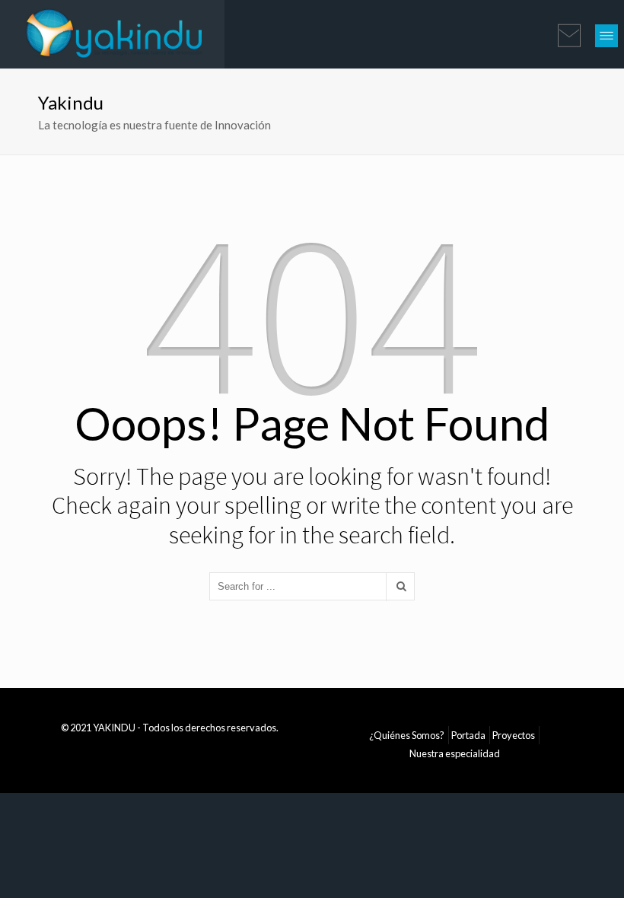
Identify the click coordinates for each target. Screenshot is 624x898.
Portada (468, 735)
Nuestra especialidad (454, 753)
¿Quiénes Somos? (406, 735)
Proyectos (513, 735)
